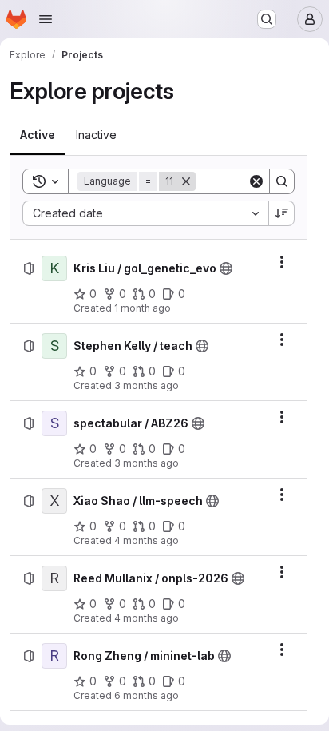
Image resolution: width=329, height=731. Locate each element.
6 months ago (146, 695)
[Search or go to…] (266, 19)
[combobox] (145, 213)
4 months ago (146, 540)
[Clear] (256, 181)
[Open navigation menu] (45, 19)
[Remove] (186, 181)
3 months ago (146, 385)
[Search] (282, 181)
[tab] (37, 135)
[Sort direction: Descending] (282, 213)
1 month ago (142, 308)
